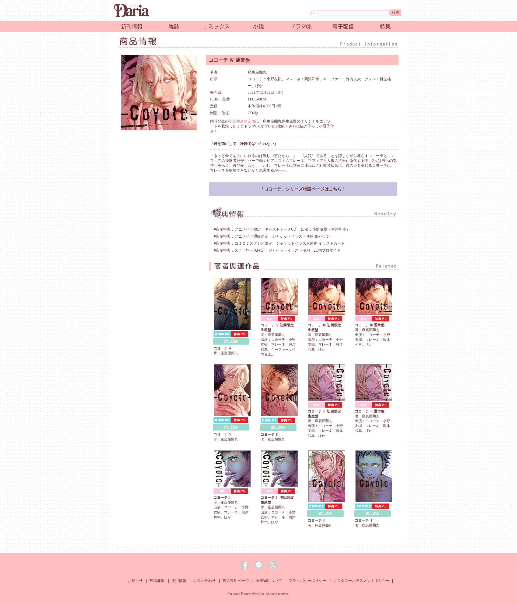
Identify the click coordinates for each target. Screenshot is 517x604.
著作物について (269, 581)
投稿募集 (157, 581)
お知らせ (135, 581)
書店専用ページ (235, 581)
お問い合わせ (204, 581)
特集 (385, 26)
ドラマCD (301, 26)
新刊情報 (131, 26)
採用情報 (178, 581)
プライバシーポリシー (307, 581)
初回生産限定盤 (242, 121)
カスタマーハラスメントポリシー (361, 581)
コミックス (216, 26)
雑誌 (174, 26)
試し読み (231, 341)
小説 (258, 26)
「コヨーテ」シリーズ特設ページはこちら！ (303, 189)
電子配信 (343, 26)
